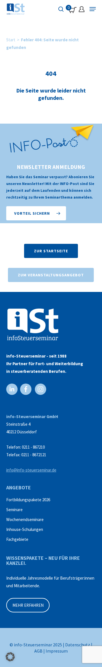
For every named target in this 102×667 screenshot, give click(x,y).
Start (10, 39)
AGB (38, 651)
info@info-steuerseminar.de (31, 470)
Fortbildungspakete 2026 (28, 499)
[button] (36, 213)
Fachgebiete (17, 539)
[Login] (81, 9)
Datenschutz (77, 644)
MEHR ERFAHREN (28, 605)
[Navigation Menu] (93, 9)
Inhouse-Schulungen (24, 529)
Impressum (57, 651)
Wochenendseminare (25, 519)
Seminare (14, 509)
